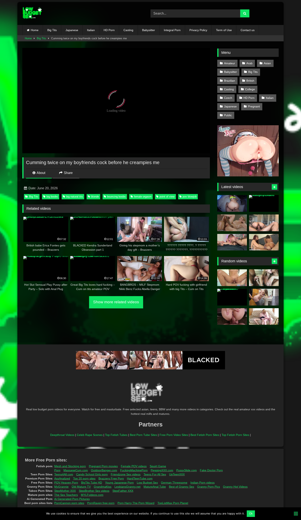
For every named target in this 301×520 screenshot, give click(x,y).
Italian (91, 30)
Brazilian (229, 80)
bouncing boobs (116, 196)
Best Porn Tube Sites (143, 435)
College (250, 89)
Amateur (229, 63)
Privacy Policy (198, 30)
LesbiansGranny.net (127, 486)
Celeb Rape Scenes (90, 435)
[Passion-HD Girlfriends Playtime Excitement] (232, 297)
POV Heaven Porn (66, 482)
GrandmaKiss (102, 486)
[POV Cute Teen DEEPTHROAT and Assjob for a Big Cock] (232, 316)
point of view (167, 196)
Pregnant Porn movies (103, 466)
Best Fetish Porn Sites (204, 435)
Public (228, 115)
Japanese (72, 30)
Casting (128, 30)
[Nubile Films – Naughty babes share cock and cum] (264, 203)
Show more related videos (116, 302)
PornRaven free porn (100, 503)
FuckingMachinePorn (134, 470)
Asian (267, 63)
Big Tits (52, 30)
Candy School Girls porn (92, 474)
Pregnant (254, 106)
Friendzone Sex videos (125, 474)
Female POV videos (134, 466)
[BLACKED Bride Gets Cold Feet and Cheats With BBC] (232, 222)
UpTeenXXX (177, 474)
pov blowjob (190, 196)
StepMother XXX (65, 490)
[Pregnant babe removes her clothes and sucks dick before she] (264, 316)
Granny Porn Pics (208, 486)
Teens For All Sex (155, 474)
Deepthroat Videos (62, 435)
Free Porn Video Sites (174, 435)
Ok (251, 513)
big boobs (52, 196)
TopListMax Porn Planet (172, 503)
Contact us (248, 30)
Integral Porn (172, 30)
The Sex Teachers (66, 494)
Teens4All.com (63, 474)
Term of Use (224, 30)
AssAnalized (62, 478)
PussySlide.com (186, 470)
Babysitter (148, 30)
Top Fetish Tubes (116, 435)
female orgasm (143, 196)
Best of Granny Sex (181, 486)
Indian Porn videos (202, 482)
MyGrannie (61, 486)
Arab (249, 63)
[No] (296, 514)
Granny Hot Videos (235, 486)
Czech (228, 97)
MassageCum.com (75, 470)
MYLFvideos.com (92, 494)
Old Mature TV (81, 486)
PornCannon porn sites (69, 503)
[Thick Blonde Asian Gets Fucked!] (264, 222)
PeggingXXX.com (162, 470)
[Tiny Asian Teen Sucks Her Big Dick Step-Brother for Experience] (232, 277)
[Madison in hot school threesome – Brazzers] (264, 242)
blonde (95, 196)
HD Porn (109, 30)
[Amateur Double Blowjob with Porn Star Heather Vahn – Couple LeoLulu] (264, 277)
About (40, 173)
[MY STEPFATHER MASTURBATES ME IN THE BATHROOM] (264, 297)
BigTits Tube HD (91, 482)
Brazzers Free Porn (111, 478)
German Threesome (174, 482)
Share (68, 173)
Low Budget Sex (147, 482)
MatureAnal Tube (155, 486)
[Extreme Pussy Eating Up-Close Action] (232, 242)
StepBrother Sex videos (94, 490)
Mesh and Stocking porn (70, 466)
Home (34, 30)
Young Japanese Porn (119, 482)
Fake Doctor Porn (211, 470)
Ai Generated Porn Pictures (72, 499)
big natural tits (74, 196)
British (250, 80)
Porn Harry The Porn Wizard (136, 503)
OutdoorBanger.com (104, 470)
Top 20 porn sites (84, 478)
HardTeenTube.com (140, 478)
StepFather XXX (122, 490)
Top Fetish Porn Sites (235, 435)
